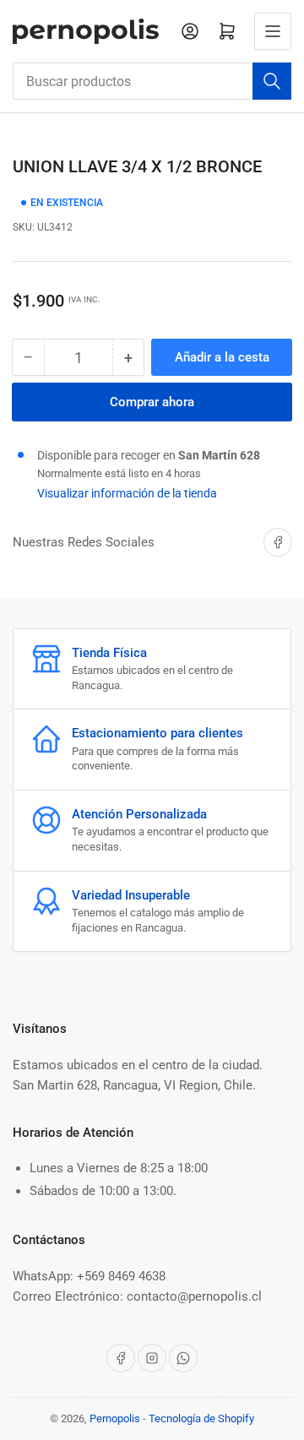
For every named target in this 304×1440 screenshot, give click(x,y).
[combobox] (152, 81)
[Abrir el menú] (272, 31)
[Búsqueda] (271, 81)
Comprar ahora (152, 402)
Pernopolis (115, 1418)
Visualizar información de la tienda (127, 493)
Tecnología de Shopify (201, 1418)
